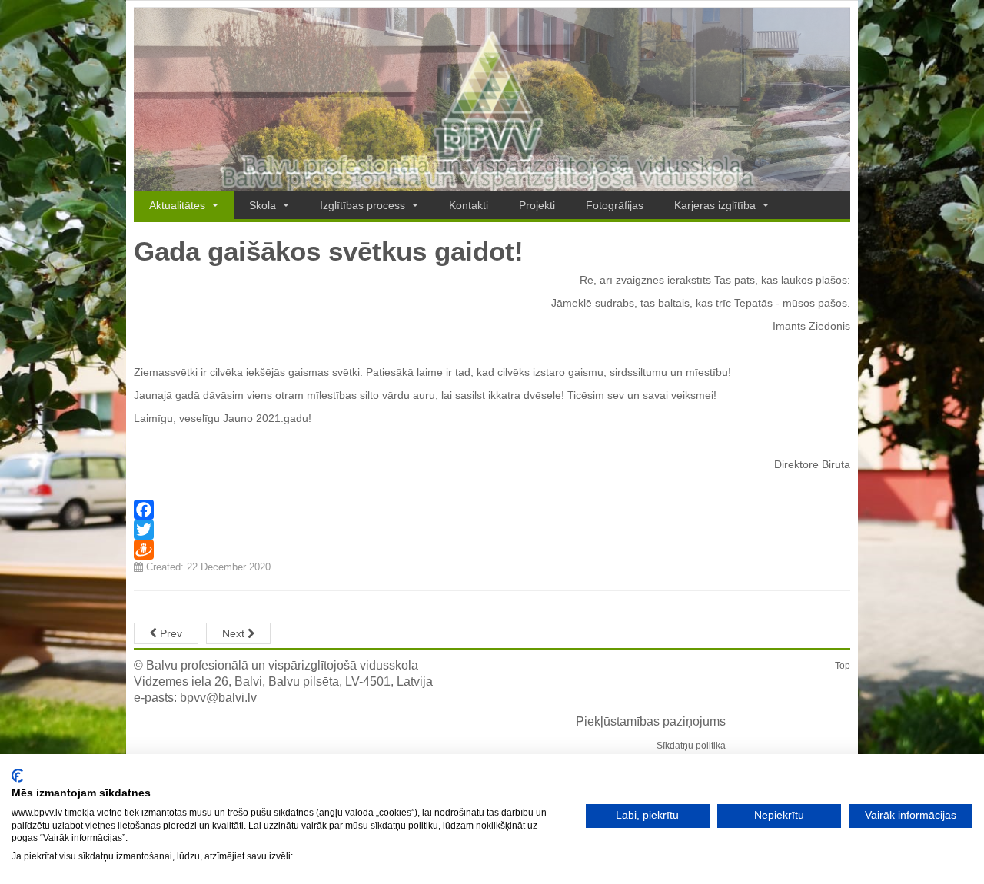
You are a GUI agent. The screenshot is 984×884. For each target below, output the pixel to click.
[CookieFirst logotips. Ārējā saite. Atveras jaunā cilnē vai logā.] (17, 776)
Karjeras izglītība (716, 205)
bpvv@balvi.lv (218, 697)
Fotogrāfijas (614, 205)
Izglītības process (364, 205)
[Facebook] (492, 510)
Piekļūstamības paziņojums (651, 721)
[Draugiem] (492, 550)
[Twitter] (492, 530)
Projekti (537, 205)
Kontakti (468, 205)
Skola (264, 205)
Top (842, 665)
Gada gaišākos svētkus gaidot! (329, 251)
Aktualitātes (178, 205)
